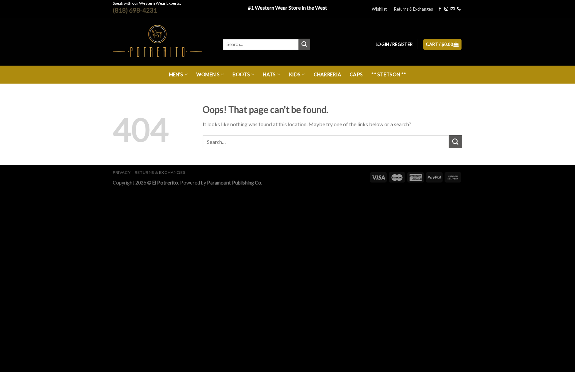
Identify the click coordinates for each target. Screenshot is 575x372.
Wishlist (379, 9)
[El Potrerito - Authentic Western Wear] (163, 42)
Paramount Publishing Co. (234, 183)
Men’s (176, 74)
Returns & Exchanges (413, 9)
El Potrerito (165, 183)
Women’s (208, 74)
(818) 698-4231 (135, 10)
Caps (356, 74)
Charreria (327, 74)
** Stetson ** (388, 74)
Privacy (121, 172)
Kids (294, 74)
